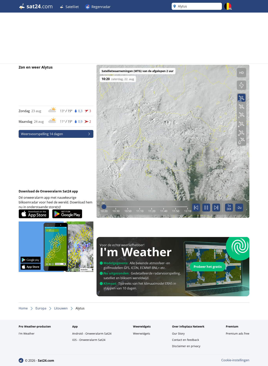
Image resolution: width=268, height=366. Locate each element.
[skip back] (196, 207)
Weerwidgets (141, 333)
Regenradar (100, 6)
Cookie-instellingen (235, 360)
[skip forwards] (216, 207)
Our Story (178, 333)
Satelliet (72, 6)
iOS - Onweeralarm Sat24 (88, 340)
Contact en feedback (185, 340)
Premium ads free (237, 333)
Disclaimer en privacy (186, 346)
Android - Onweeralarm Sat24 (91, 333)
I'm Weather (27, 333)
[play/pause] (206, 207)
